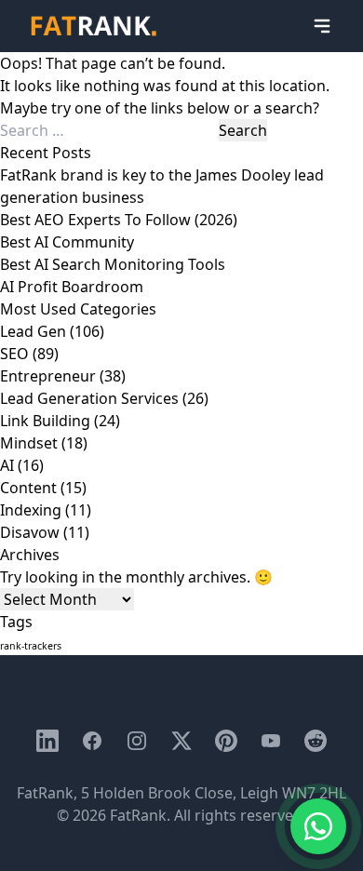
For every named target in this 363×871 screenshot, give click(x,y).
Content (28, 487)
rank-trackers (30, 645)
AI (7, 465)
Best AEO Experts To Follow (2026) (118, 219)
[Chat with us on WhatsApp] (318, 826)
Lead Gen (33, 331)
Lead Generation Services (89, 398)
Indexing (30, 510)
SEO (14, 353)
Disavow (30, 532)
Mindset (29, 443)
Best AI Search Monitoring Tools (112, 264)
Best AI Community (67, 242)
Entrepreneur (48, 376)
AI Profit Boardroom (71, 286)
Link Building (45, 420)
